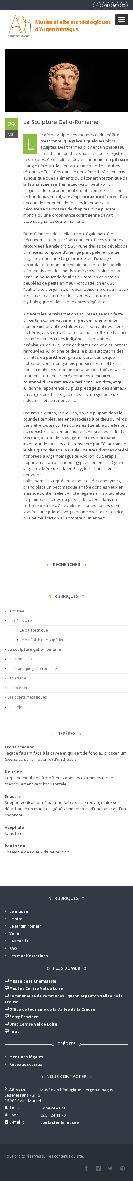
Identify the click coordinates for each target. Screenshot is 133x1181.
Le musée (15, 611)
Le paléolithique (34, 630)
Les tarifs (18, 941)
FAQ (13, 948)
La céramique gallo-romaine (32, 668)
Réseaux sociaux (25, 1064)
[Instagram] (98, 1168)
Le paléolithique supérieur (43, 639)
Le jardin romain (25, 926)
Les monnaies (19, 659)
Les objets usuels (22, 706)
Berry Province (23, 1016)
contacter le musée (59, 1122)
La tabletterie (19, 687)
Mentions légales (26, 1057)
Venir (14, 933)
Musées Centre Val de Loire (36, 988)
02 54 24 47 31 (53, 1108)
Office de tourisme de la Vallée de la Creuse (52, 1009)
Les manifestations (28, 956)
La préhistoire (19, 620)
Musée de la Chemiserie (32, 981)
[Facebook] (86, 1168)
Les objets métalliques (27, 697)
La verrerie (16, 678)
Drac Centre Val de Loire (33, 1024)
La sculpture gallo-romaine (60, 121)
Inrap (14, 1031)
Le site (16, 918)
